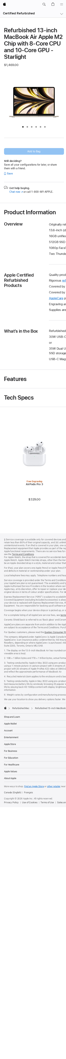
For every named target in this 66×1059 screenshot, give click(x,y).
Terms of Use (47, 802)
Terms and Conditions (23, 554)
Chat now (16, 191)
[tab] (23, 127)
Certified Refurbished (19, 13)
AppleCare (56, 298)
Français (28, 792)
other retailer (53, 786)
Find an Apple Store (34, 786)
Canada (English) (12, 792)
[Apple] (5, 708)
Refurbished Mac (20, 708)
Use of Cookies (29, 802)
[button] (44, 4)
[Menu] (61, 4)
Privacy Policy (11, 802)
